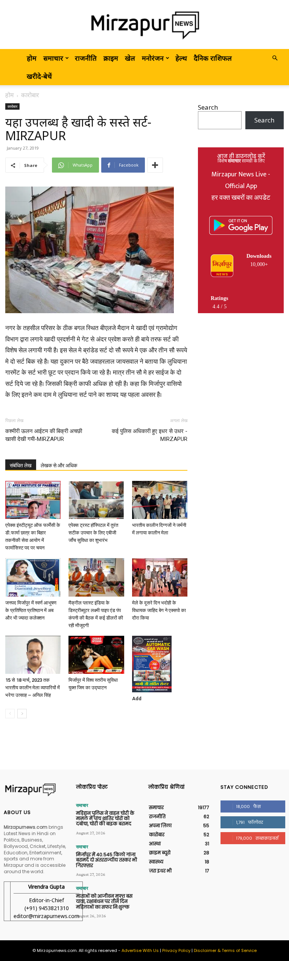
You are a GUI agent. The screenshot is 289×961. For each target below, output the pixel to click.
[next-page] (22, 713)
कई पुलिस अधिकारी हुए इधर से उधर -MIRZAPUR (149, 435)
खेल (130, 58)
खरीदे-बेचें (39, 76)
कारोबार (12, 106)
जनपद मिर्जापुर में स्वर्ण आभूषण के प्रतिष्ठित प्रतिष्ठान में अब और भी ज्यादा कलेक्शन (30, 610)
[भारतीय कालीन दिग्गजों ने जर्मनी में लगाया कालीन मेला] (159, 500)
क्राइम (110, 58)
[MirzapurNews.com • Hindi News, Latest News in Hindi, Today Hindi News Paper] (144, 25)
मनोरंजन (153, 58)
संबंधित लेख (21, 465)
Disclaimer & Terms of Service (225, 950)
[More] (155, 165)
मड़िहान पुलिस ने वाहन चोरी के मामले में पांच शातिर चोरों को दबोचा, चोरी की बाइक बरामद (105, 818)
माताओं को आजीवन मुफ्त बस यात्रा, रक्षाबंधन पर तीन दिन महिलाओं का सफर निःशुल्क (104, 901)
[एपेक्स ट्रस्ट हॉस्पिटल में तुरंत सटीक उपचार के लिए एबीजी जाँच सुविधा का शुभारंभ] (96, 500)
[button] (275, 58)
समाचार (53, 58)
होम (32, 58)
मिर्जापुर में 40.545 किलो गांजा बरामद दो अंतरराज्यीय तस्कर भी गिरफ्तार (106, 860)
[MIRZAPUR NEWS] (36, 790)
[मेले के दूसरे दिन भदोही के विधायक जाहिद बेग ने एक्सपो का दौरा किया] (159, 577)
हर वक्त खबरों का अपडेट (240, 198)
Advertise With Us (140, 950)
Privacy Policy (176, 950)
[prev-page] (10, 713)
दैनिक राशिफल (213, 58)
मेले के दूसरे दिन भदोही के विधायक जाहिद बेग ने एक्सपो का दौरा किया (159, 610)
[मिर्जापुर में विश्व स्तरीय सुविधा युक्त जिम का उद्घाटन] (96, 655)
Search (208, 107)
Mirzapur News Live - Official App (240, 180)
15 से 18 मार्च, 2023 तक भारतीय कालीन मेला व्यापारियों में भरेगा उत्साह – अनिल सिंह (32, 687)
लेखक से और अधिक (59, 465)
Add (136, 698)
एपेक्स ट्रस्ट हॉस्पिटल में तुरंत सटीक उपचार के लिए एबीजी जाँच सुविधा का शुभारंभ (93, 532)
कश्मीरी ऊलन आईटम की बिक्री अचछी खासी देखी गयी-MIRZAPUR (43, 435)
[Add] (159, 664)
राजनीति (86, 58)
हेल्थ (181, 58)
